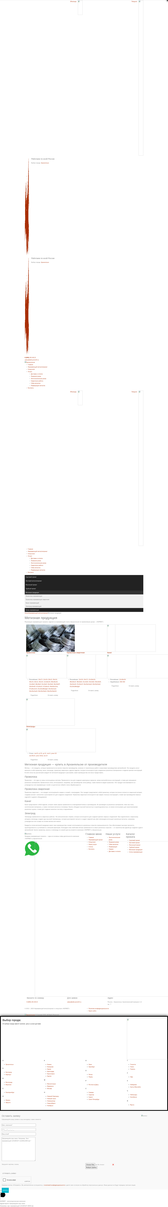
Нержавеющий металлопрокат (37, 367)
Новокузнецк (51, 1101)
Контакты (31, 388)
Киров (49, 1069)
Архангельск (45, 163)
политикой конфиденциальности (54, 1185)
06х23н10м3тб (51, 691)
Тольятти (133, 1064)
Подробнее (34, 695)
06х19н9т (98, 682)
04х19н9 (50, 684)
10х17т (40, 679)
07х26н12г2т (33, 689)
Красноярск (51, 1074)
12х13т (45, 679)
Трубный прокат (31, 588)
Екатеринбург (10, 1092)
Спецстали (31, 369)
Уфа (131, 1077)
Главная (30, 364)
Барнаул (8, 1074)
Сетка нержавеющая (32, 610)
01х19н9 (44, 684)
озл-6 (48, 753)
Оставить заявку (53, 695)
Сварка (111, 849)
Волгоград (9, 1082)
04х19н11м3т (33, 691)
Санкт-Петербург (94, 1099)
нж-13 (45, 755)
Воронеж (8, 1084)
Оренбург (92, 1067)
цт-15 (40, 753)
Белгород (9, 1072)
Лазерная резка (36, 376)
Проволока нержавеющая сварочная (37, 599)
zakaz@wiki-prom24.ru (32, 360)
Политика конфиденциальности (99, 1008)
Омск (90, 1064)
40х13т (41, 682)
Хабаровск (133, 1084)
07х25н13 (46, 686)
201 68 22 (30, 357)
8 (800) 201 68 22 (32, 1002)
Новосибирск (51, 1103)
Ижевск (8, 1100)
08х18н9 (38, 684)
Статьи (91, 846)
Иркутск (8, 1102)
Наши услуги (93, 844)
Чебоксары (133, 1094)
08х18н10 (73, 682)
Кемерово (50, 1067)
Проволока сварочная (76, 653)
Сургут (91, 1097)
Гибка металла (35, 383)
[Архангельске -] (30, 362)
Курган (49, 1076)
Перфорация (113, 846)
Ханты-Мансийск (135, 1087)
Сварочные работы (37, 381)
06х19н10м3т (42, 691)
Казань (49, 1064)
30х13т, (31, 682)
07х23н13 (39, 686)
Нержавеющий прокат (96, 839)
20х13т (55, 679)
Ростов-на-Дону (93, 1084)
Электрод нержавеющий (33, 606)
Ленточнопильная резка (38, 378)
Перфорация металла (38, 385)
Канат (109, 653)
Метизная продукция (32, 592)
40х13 (36, 682)
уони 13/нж (39, 755)
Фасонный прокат (31, 584)
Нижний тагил (51, 1098)
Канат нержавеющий (32, 603)
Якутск (132, 1105)
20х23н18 (32, 686)
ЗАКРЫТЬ (5, 1190)
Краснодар (50, 1071)
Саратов (91, 1094)
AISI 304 (122, 682)
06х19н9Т (57, 684)
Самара (91, 1092)
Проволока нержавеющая (34, 596)
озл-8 (36, 753)
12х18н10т (47, 682)
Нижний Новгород (53, 1096)
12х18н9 (32, 684)
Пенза (90, 1074)
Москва (49, 1088)
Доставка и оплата (37, 374)
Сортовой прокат (31, 577)
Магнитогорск (51, 1084)
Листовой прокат (134, 842)
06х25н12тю (54, 686)
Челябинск (133, 1097)
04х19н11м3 (52, 689)
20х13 (50, 679)
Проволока (30, 653)
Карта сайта (92, 1011)
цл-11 (44, 753)
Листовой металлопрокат (34, 581)
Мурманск (50, 1086)
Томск (132, 1067)
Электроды (30, 727)
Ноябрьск (50, 1105)
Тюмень (132, 1069)
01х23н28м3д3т (43, 689)
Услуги (30, 371)
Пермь (91, 1077)
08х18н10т (54, 682)
